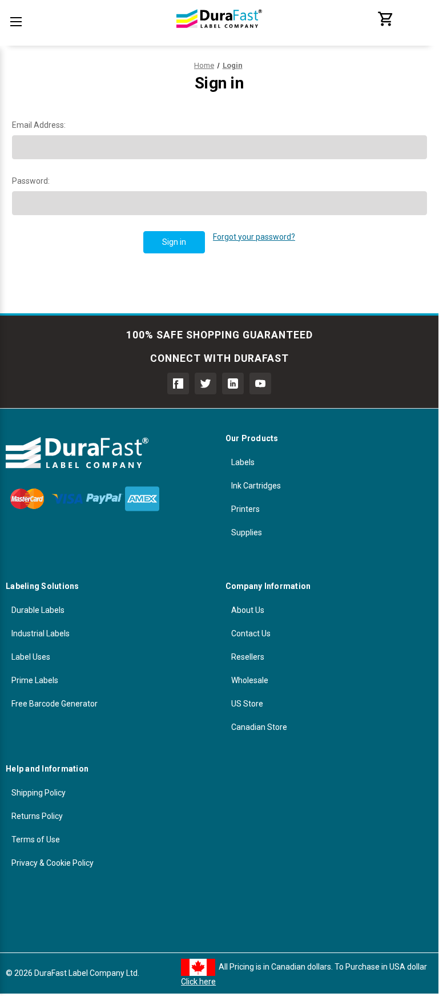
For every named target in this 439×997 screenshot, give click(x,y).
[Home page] (219, 34)
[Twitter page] (205, 383)
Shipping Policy (38, 792)
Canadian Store (259, 727)
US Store (247, 703)
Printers (245, 509)
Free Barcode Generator (54, 703)
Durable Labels (38, 610)
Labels (243, 462)
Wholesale (249, 680)
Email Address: (39, 125)
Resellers (247, 656)
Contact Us (251, 633)
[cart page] (385, 24)
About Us (247, 610)
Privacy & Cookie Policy (52, 862)
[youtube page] (260, 383)
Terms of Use (35, 839)
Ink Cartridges (256, 485)
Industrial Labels (40, 633)
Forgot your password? (254, 236)
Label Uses (30, 656)
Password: (31, 180)
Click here (198, 981)
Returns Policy (37, 816)
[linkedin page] (233, 383)
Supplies (246, 532)
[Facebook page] (178, 383)
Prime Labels (34, 680)
